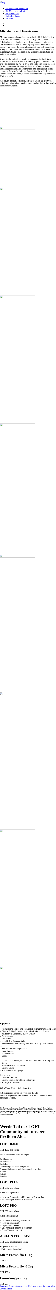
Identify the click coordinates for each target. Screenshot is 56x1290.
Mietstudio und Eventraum (16, 8)
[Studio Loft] (28, 2)
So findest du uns (12, 16)
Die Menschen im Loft (15, 11)
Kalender (9, 18)
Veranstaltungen (12, 13)
